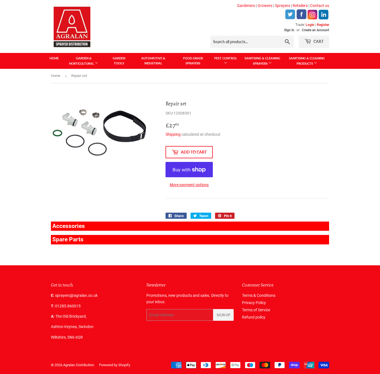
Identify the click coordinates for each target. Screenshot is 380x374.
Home (54, 58)
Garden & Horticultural (82, 60)
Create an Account (315, 30)
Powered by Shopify (114, 365)
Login (310, 25)
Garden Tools (119, 60)
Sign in (289, 30)
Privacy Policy (254, 302)
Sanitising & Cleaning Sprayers (262, 60)
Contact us (319, 5)
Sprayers (282, 5)
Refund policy (253, 317)
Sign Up (223, 315)
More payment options (189, 185)
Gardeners (246, 5)
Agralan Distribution (78, 365)
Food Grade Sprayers (193, 60)
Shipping (173, 134)
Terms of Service (256, 310)
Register (323, 25)
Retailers (300, 5)
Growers (265, 5)
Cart (318, 41)
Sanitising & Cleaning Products (307, 60)
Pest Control (225, 58)
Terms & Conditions (258, 295)
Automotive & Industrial (153, 60)
